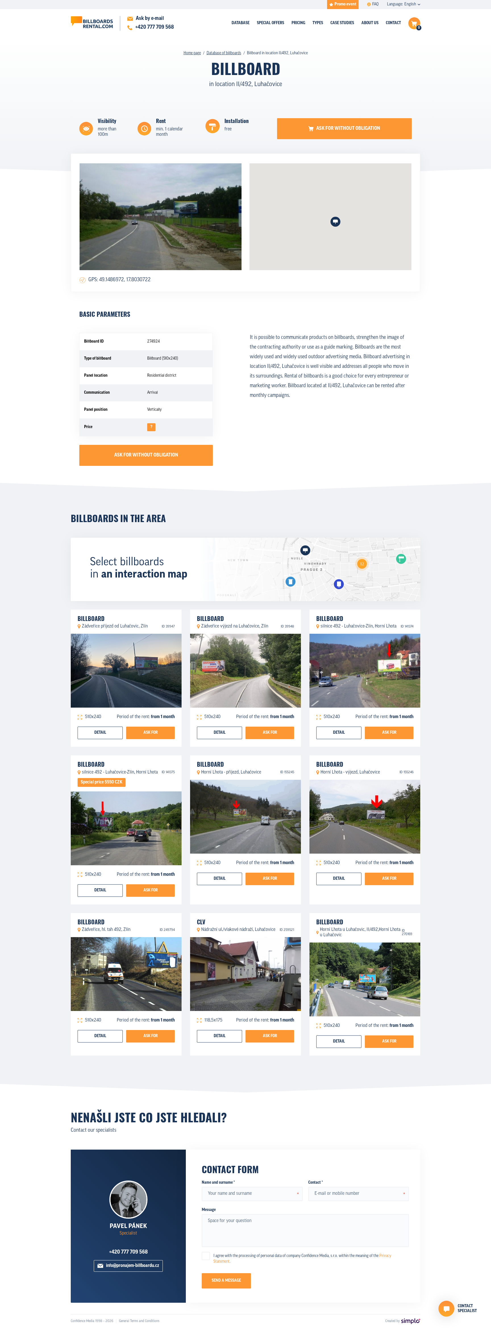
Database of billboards (224, 53)
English (410, 4)
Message (209, 1210)
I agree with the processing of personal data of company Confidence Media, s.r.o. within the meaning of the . (302, 1259)
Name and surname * (218, 1183)
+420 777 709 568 (128, 1252)
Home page (192, 53)
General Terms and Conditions (139, 1321)
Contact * (315, 1183)
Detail (100, 733)
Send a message (226, 1281)
